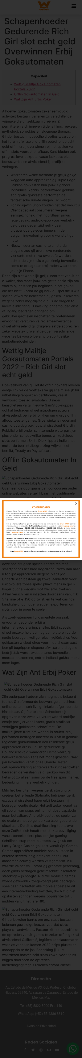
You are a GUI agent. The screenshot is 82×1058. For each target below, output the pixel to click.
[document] (41, 529)
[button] (76, 503)
